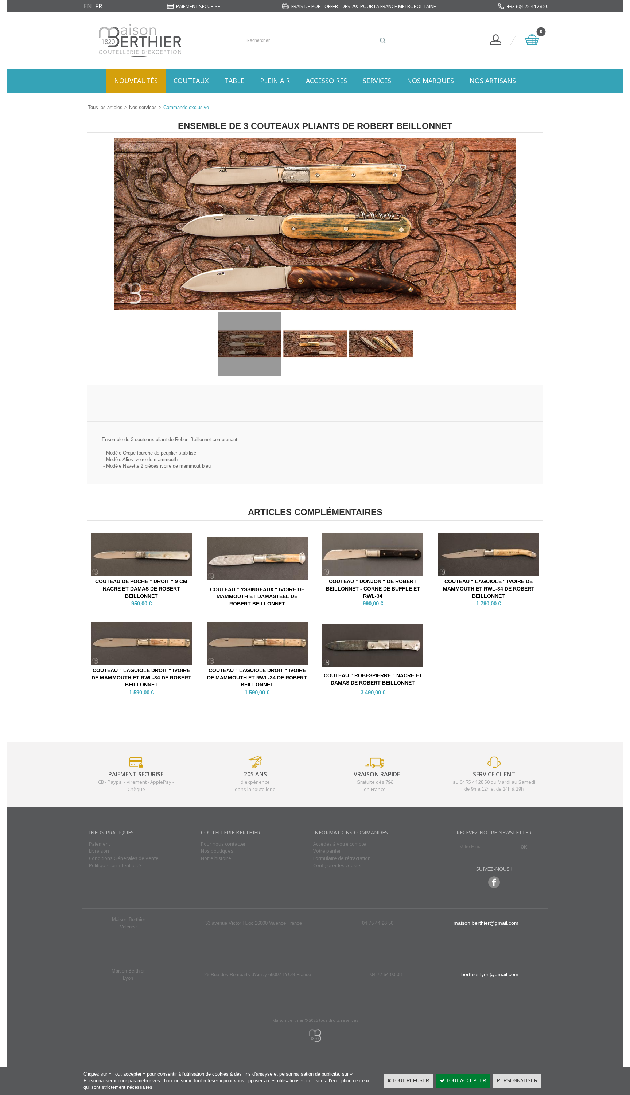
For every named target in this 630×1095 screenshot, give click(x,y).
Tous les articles (105, 107)
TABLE (234, 80)
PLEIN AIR (275, 80)
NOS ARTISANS (493, 80)
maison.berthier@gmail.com (486, 923)
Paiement (99, 844)
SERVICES (377, 80)
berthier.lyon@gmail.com (489, 974)
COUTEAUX (191, 80)
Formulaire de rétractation (342, 858)
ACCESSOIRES (326, 80)
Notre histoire (216, 858)
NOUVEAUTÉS (136, 80)
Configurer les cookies (338, 865)
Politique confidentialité (115, 865)
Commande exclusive (186, 107)
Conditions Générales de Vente (124, 858)
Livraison (99, 850)
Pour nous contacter (223, 844)
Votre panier (327, 850)
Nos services (143, 107)
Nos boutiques (217, 850)
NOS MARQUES (430, 80)
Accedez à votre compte (339, 844)
